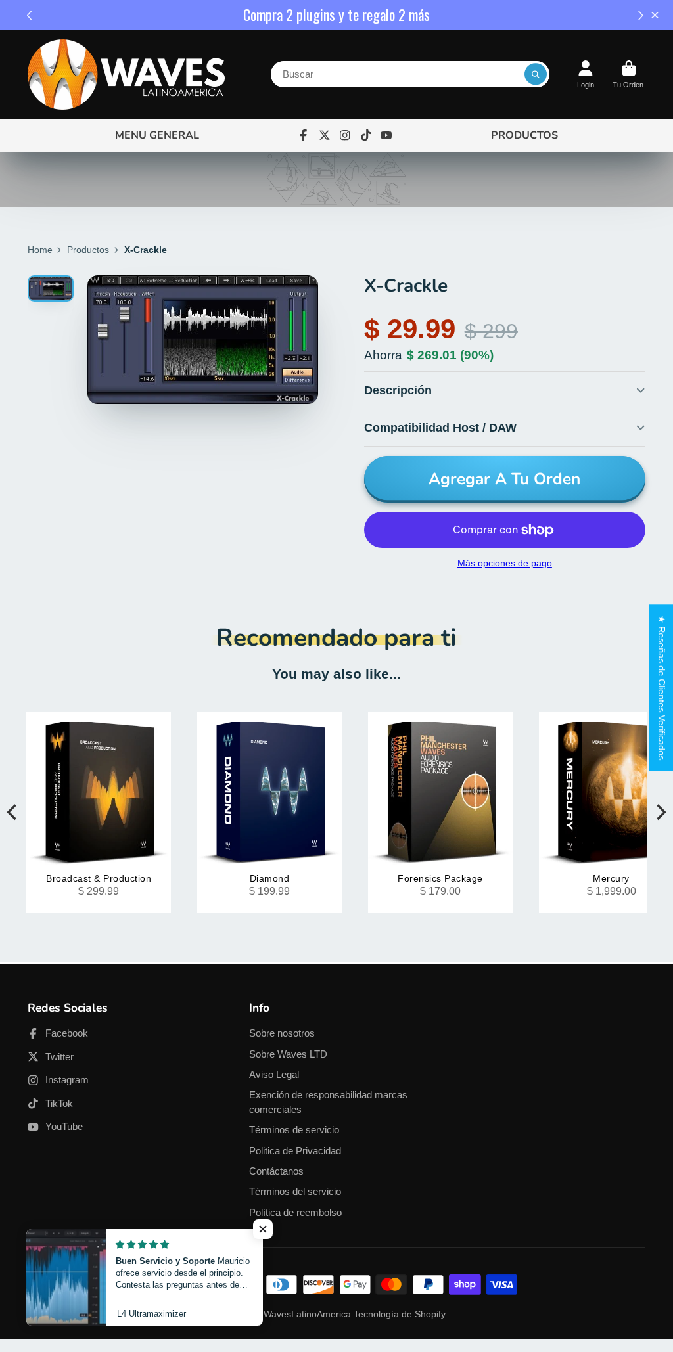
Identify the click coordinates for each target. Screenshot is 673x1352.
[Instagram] (345, 135)
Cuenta (585, 74)
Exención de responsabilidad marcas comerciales (328, 1102)
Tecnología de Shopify (400, 1314)
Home (40, 249)
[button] (642, 15)
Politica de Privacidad (295, 1150)
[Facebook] (304, 135)
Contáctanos (276, 1171)
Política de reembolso (295, 1212)
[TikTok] (366, 135)
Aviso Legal (274, 1074)
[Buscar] (535, 74)
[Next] (660, 812)
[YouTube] (386, 135)
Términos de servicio (294, 1129)
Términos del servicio (295, 1191)
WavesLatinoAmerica (307, 1314)
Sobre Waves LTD (288, 1054)
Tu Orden (629, 74)
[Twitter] (325, 135)
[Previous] (13, 812)
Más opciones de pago (504, 563)
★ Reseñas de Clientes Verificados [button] (662, 687)
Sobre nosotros (282, 1033)
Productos (88, 249)
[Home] (126, 74)
